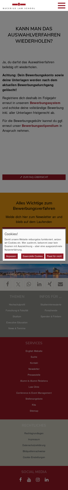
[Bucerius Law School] (19, 5)
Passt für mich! (54, 256)
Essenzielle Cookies (33, 256)
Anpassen (11, 256)
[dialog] (34, 245)
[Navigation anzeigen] (61, 6)
